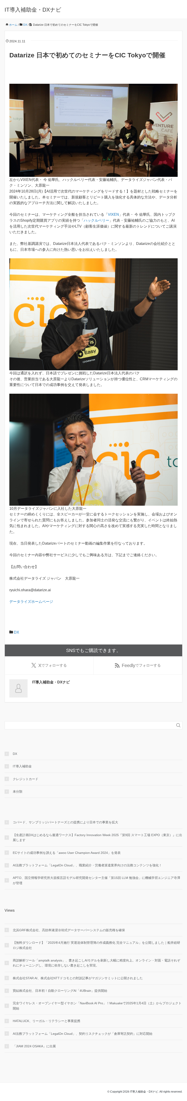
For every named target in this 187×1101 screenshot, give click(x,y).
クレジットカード (25, 779)
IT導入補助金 (22, 766)
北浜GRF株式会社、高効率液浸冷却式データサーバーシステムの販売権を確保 (69, 930)
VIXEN (113, 214)
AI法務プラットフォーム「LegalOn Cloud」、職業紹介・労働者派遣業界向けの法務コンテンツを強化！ (87, 865)
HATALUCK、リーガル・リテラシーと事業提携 (46, 1021)
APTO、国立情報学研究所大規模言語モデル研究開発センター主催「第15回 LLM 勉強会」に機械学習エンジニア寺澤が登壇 (96, 880)
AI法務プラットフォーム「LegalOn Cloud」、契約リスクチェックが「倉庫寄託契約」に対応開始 (82, 1033)
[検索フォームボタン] (178, 725)
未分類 (17, 791)
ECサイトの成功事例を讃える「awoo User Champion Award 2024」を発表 (67, 853)
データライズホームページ (31, 602)
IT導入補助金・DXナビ (33, 10)
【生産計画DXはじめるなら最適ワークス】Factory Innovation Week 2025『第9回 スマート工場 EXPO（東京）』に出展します (97, 837)
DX (16, 632)
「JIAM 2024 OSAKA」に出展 (34, 1046)
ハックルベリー (96, 220)
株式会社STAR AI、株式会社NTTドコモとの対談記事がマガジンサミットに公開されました (78, 978)
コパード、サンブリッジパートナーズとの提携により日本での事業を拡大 (65, 822)
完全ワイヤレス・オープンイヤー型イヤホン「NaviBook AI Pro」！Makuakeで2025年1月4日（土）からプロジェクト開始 (97, 1005)
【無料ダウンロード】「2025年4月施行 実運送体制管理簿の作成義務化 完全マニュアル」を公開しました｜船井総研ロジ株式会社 (96, 945)
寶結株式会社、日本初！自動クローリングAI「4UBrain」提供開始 (60, 990)
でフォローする (52, 665)
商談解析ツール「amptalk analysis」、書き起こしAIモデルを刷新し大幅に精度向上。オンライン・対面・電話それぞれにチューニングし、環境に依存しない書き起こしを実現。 (96, 963)
